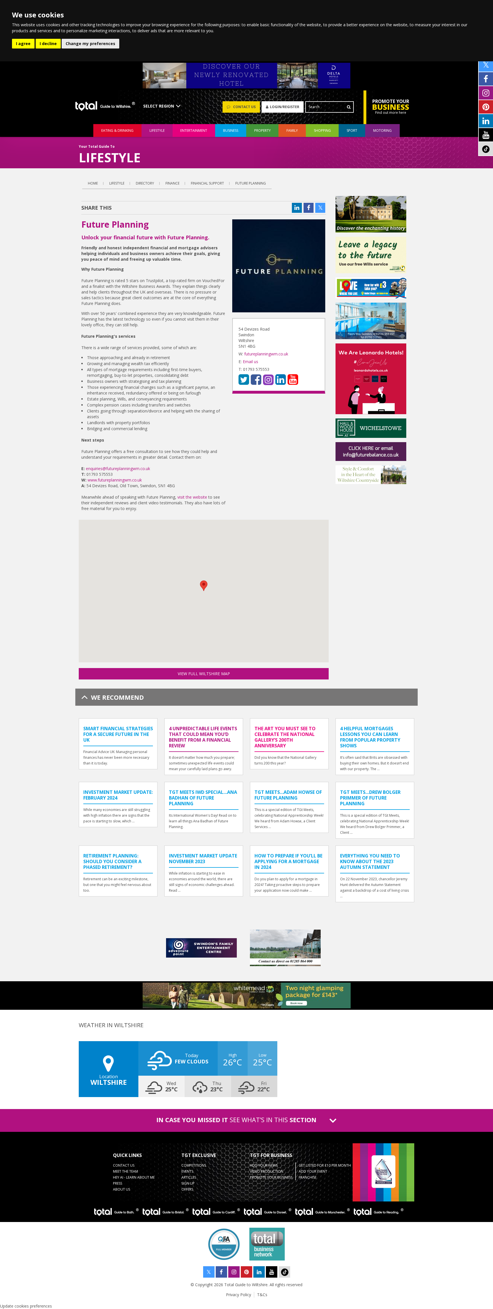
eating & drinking (117, 130)
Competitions (193, 1165)
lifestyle (157, 130)
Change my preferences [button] (90, 43)
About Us (121, 1189)
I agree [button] (23, 43)
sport (352, 130)
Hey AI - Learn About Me (134, 1177)
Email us (250, 361)
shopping (322, 130)
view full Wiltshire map (204, 673)
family (292, 130)
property (262, 130)
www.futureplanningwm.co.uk (115, 480)
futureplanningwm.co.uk (266, 354)
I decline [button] (48, 43)
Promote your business (271, 1177)
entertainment (193, 130)
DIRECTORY (145, 183)
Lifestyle (116, 183)
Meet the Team (125, 1171)
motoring (382, 130)
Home (93, 183)
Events (187, 1171)
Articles (188, 1177)
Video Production (266, 1171)
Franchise (307, 1177)
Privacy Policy (238, 1294)
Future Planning (250, 183)
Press (117, 1183)
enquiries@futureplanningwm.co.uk (118, 468)
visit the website (192, 497)
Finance (172, 183)
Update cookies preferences (26, 1306)
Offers (187, 1189)
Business (230, 130)
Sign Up (188, 1183)
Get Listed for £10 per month (325, 1165)
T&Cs (262, 1294)
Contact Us (123, 1165)
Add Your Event (313, 1171)
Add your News (264, 1165)
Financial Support (207, 183)
